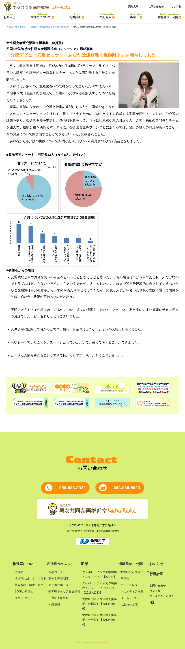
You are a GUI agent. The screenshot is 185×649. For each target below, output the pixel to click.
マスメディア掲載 (131, 591)
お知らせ (156, 564)
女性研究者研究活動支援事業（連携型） (50, 27)
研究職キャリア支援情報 (64, 591)
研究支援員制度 (58, 578)
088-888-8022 (72, 487)
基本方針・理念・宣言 (29, 585)
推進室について (25, 564)
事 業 (84, 564)
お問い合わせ (156, 6)
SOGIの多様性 (24, 591)
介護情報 (54, 604)
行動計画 (156, 574)
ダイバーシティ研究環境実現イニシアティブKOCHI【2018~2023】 (99, 587)
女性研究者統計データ (134, 572)
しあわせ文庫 (129, 604)
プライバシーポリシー (163, 596)
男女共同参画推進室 (16, 27)
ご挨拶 (19, 572)
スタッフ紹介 (23, 598)
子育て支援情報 (58, 598)
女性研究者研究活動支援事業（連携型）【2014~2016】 (99, 603)
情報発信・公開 (131, 564)
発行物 (124, 578)
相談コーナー (57, 572)
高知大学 (133, 6)
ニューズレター (130, 585)
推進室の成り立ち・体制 (30, 578)
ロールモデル (129, 598)
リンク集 (176, 6)
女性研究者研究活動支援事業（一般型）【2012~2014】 (99, 619)
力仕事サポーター (60, 585)
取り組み (59, 564)
